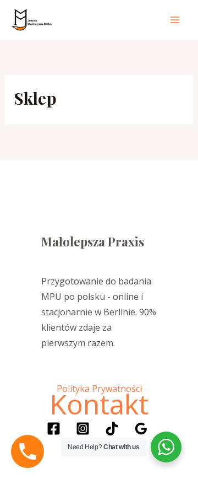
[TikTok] (112, 428)
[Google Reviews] (141, 428)
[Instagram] (83, 428)
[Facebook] (53, 428)
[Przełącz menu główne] (175, 20)
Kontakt (99, 404)
